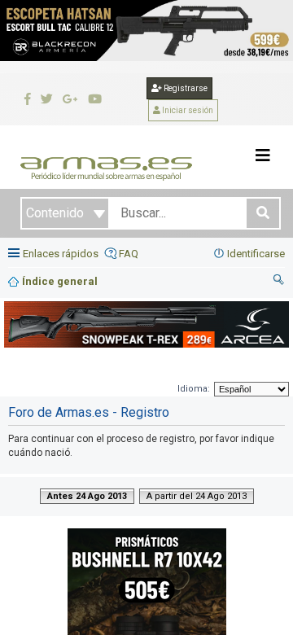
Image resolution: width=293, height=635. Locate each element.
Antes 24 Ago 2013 (87, 496)
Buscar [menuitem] (279, 281)
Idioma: (193, 388)
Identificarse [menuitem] (256, 253)
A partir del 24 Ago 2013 (196, 496)
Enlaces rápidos (60, 253)
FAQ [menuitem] (128, 253)
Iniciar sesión (186, 110)
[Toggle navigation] (263, 155)
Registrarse (185, 88)
